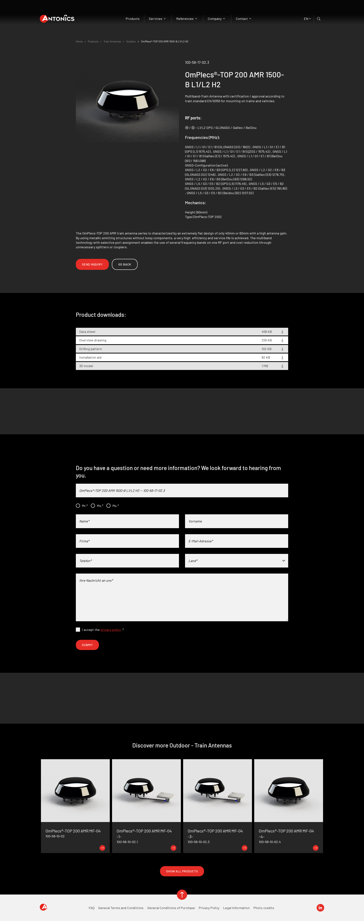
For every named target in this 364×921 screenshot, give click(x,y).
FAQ (91, 908)
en (306, 18)
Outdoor (131, 41)
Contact (242, 18)
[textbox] (236, 560)
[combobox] (236, 561)
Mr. (85, 506)
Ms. (100, 506)
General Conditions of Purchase (171, 908)
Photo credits (263, 908)
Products (133, 18)
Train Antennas (112, 41)
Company (215, 18)
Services (156, 18)
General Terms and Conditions (121, 908)
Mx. (115, 506)
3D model (86, 366)
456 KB (267, 331)
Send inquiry (92, 264)
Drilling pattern (90, 349)
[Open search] (319, 19)
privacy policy (110, 629)
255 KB (267, 340)
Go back (124, 264)
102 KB (266, 349)
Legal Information (236, 908)
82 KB (266, 357)
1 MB (265, 366)
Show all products (182, 871)
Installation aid (90, 357)
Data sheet (87, 331)
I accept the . (103, 629)
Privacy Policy (209, 908)
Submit (87, 645)
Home (79, 41)
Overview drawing (92, 340)
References (185, 18)
